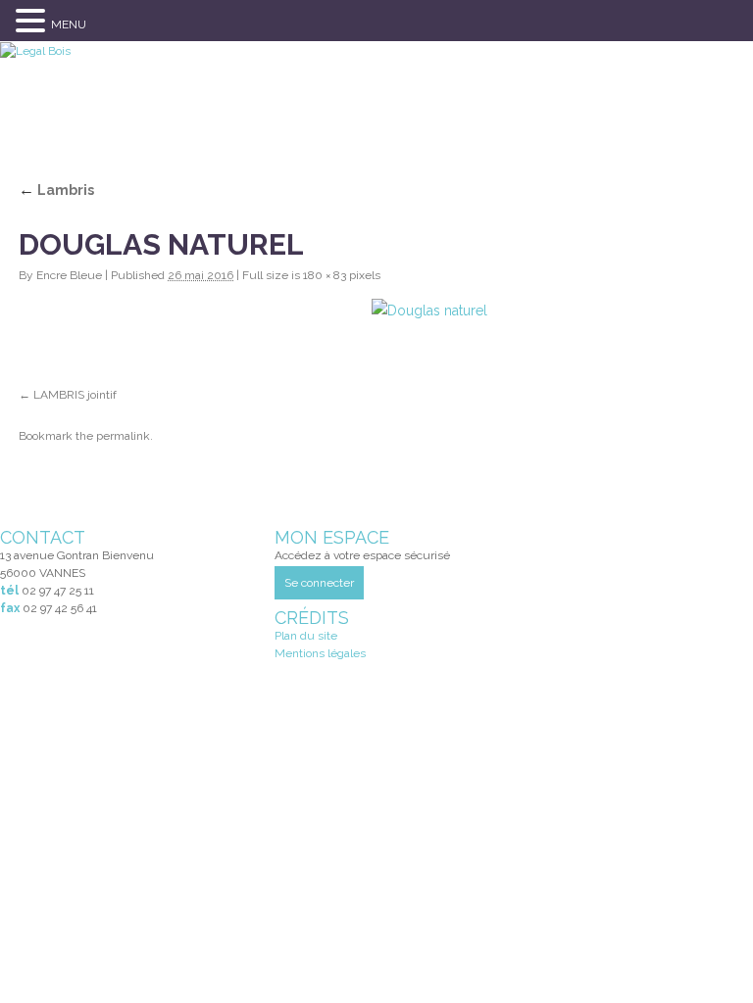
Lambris (56, 190)
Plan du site (306, 636)
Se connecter (319, 583)
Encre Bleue (69, 275)
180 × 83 (324, 275)
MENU (68, 24)
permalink (123, 436)
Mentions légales (320, 653)
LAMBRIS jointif (75, 395)
